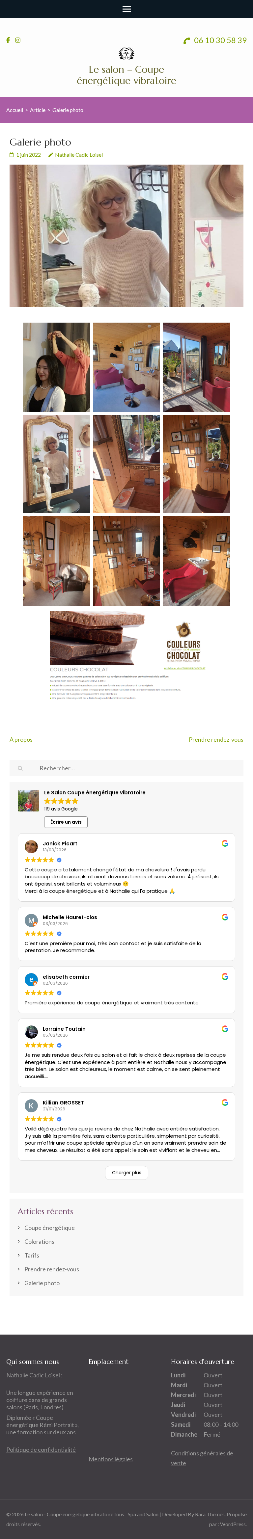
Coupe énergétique (49, 1227)
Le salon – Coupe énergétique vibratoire (126, 75)
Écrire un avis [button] (66, 822)
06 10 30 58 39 (219, 40)
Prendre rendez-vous (216, 739)
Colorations (39, 1241)
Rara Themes (210, 1514)
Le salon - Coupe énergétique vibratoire (69, 1514)
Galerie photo (42, 1283)
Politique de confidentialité (41, 1449)
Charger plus (126, 1172)
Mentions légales (111, 1459)
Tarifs (31, 1255)
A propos (21, 739)
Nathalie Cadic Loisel (79, 154)
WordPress (233, 1524)
